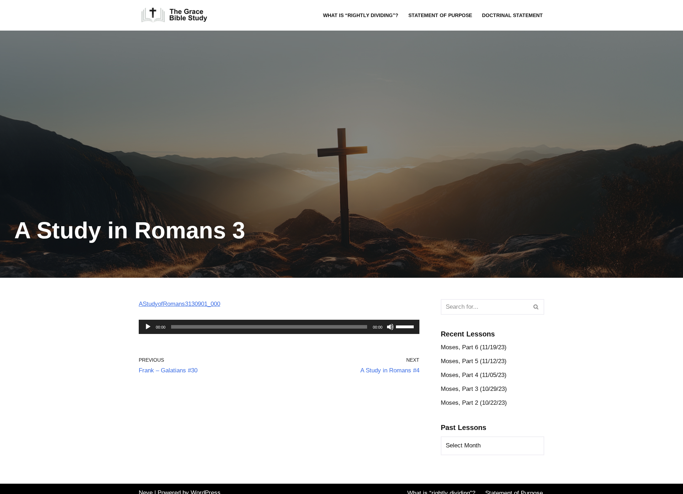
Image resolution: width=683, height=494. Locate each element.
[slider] (406, 326)
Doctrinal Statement (512, 15)
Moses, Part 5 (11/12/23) (474, 361)
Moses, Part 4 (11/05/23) (474, 375)
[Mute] (390, 326)
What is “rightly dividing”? (360, 15)
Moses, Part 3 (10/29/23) (474, 389)
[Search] (536, 307)
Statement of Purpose (440, 15)
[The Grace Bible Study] (174, 15)
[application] (279, 327)
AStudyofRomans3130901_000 (179, 304)
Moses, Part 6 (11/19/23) (474, 347)
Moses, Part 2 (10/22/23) (474, 402)
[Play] (148, 326)
